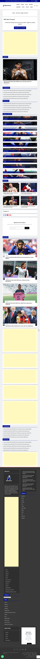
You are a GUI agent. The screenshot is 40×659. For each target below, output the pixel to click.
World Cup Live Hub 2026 (10, 589)
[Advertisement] (20, 43)
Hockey (23, 506)
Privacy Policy (7, 620)
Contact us (6, 606)
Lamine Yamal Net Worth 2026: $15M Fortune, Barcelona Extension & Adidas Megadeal (17, 90)
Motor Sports (24, 508)
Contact (7, 575)
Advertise (7, 573)
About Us (7, 571)
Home (13, 13)
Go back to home (20, 27)
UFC (22, 514)
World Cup (23, 516)
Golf (22, 504)
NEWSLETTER (8, 587)
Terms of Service (8, 579)
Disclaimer (7, 583)
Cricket (23, 500)
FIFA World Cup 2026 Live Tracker (11, 591)
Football (17, 4)
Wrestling (31, 4)
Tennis (26, 4)
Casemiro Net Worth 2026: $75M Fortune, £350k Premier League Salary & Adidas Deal (17, 94)
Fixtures (7, 577)
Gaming (22, 4)
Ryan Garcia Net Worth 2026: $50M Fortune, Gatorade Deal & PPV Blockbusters (16, 96)
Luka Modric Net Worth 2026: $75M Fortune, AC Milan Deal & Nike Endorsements (16, 92)
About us (6, 602)
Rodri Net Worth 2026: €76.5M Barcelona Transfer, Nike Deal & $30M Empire (15, 98)
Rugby (23, 510)
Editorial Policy (8, 581)
